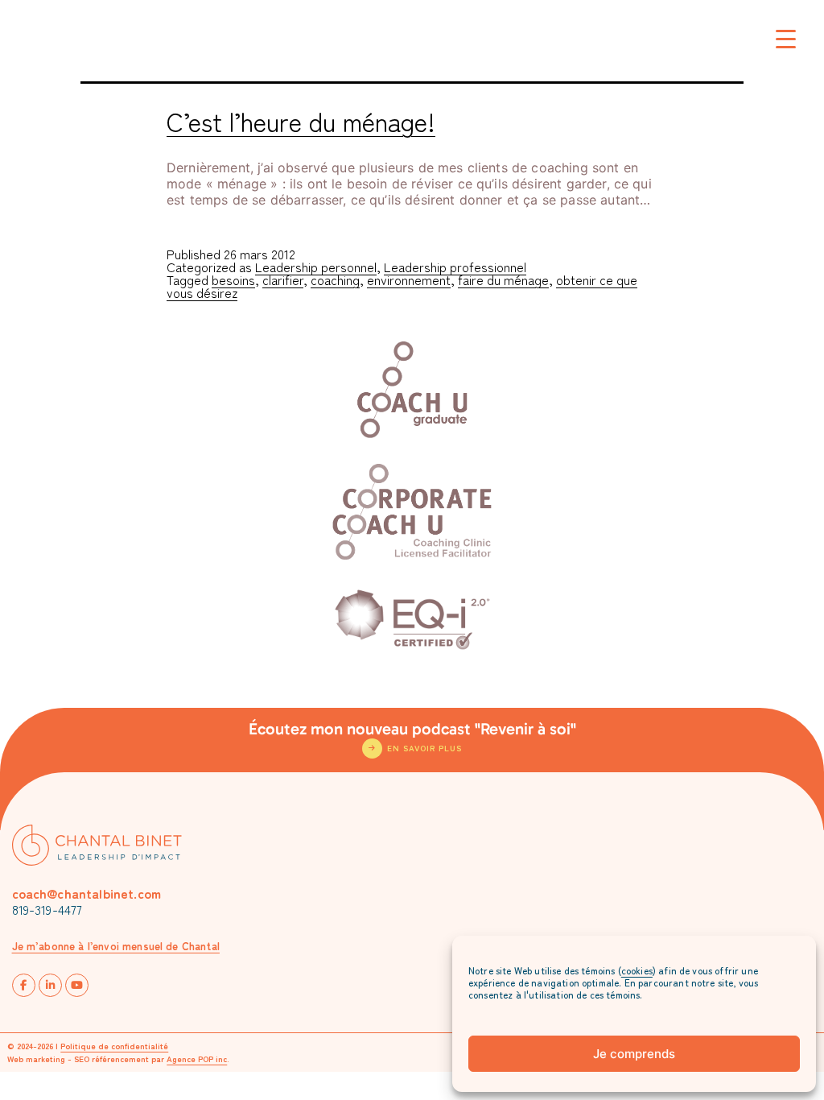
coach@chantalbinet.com (87, 893)
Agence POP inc (197, 1058)
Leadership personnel (316, 266)
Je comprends (634, 1053)
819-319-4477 (47, 909)
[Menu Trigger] (786, 38)
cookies (637, 970)
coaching (335, 279)
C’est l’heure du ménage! (301, 120)
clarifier (282, 279)
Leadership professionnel (455, 266)
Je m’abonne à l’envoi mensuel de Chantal (116, 945)
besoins (233, 279)
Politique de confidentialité (114, 1046)
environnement (409, 279)
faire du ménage (503, 279)
